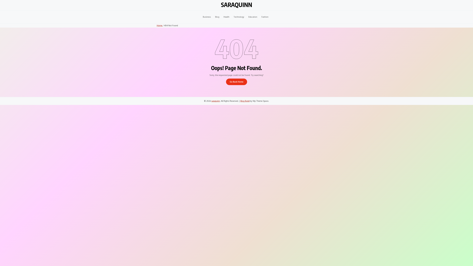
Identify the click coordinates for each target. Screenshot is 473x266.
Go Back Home (236, 82)
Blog (217, 17)
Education (252, 17)
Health (226, 17)
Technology (239, 17)
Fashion (264, 17)
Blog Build (245, 101)
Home (160, 25)
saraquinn (236, 4)
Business (207, 17)
